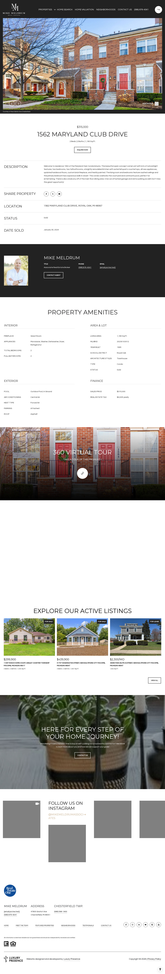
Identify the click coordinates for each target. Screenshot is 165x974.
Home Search (64, 9)
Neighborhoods (105, 9)
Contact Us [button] (82, 755)
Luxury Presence (72, 959)
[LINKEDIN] (139, 924)
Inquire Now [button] (82, 150)
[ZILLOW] (158, 924)
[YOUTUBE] (145, 924)
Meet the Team (22, 925)
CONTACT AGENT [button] (53, 275)
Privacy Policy (154, 959)
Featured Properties (44, 925)
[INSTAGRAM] (132, 924)
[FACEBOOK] (126, 924)
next (18, 103)
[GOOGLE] (152, 924)
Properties (45, 9)
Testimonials (88, 925)
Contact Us (106, 925)
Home (6, 925)
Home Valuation (84, 9)
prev (11, 103)
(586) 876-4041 (141, 9)
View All (154, 680)
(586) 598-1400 (60, 911)
